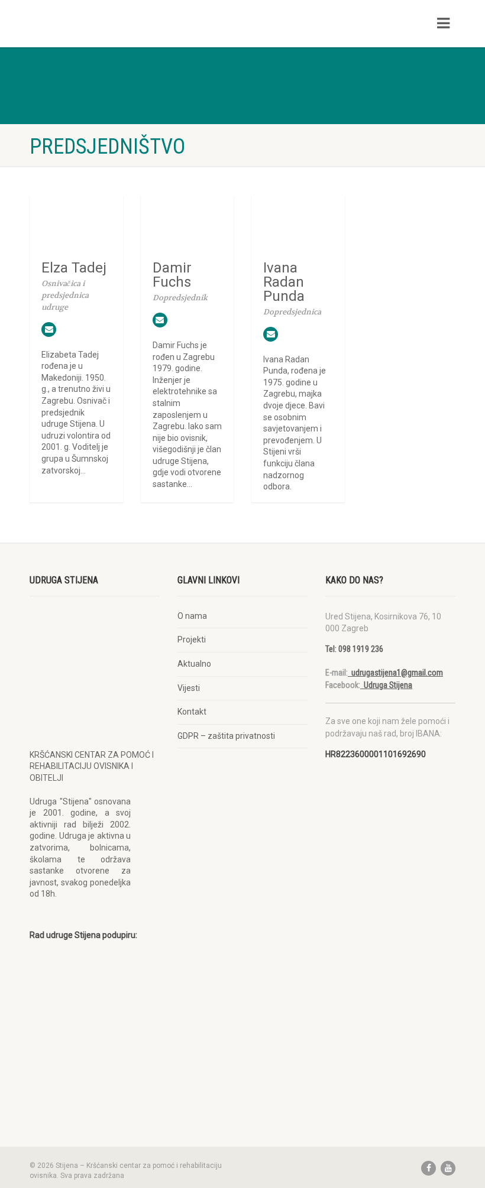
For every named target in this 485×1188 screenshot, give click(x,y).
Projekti (191, 639)
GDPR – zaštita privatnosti (226, 736)
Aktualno (194, 663)
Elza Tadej (73, 267)
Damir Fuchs (172, 274)
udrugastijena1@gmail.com (395, 672)
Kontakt (191, 711)
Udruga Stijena (386, 685)
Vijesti (188, 688)
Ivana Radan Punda (284, 281)
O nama (192, 616)
